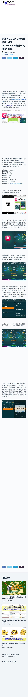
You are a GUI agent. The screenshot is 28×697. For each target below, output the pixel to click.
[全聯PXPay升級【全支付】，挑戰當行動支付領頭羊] (14, 634)
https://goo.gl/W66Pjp (16, 183)
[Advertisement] (14, 19)
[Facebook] (4, 58)
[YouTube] (15, 661)
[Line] (10, 661)
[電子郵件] (21, 58)
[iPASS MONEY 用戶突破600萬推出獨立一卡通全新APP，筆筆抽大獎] (14, 588)
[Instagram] (6, 661)
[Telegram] (15, 58)
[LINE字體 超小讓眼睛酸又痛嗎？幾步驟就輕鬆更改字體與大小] (14, 611)
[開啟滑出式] (25, 2)
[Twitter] (9, 58)
